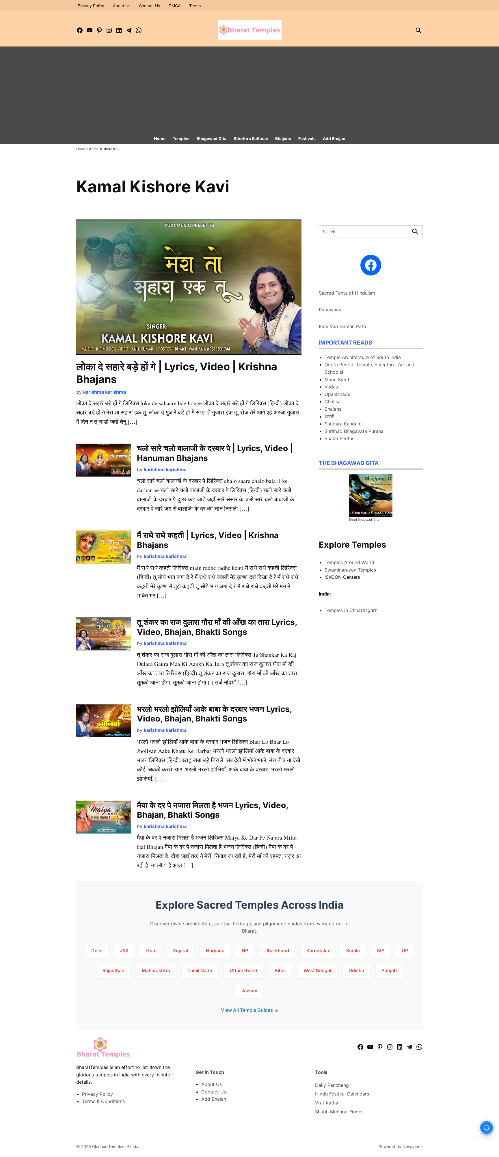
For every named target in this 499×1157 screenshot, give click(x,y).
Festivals (307, 138)
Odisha (356, 970)
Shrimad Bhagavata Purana (354, 431)
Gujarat (180, 950)
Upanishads (337, 394)
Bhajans (283, 138)
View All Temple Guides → (249, 1010)
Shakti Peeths (339, 438)
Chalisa (332, 401)
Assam (249, 991)
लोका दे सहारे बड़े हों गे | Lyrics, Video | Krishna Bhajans (176, 372)
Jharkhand (277, 950)
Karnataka (317, 950)
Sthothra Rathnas (251, 138)
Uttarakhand (243, 970)
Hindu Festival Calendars (342, 1094)
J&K (124, 950)
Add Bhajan (334, 138)
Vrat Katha (326, 1103)
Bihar (280, 970)
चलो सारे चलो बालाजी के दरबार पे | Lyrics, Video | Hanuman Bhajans (215, 453)
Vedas (331, 387)
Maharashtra (156, 970)
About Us (121, 5)
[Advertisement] (249, 89)
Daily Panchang (332, 1085)
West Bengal (317, 970)
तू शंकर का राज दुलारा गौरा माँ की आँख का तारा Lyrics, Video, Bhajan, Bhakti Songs (217, 627)
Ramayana (330, 309)
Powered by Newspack (401, 1146)
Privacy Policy (91, 5)
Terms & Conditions (103, 1101)
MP (380, 950)
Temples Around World (349, 562)
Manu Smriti (338, 379)
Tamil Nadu (199, 970)
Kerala (353, 950)
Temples (181, 138)
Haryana (215, 950)
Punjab (389, 970)
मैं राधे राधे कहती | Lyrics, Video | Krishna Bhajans (208, 540)
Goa (150, 950)
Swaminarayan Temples (350, 570)
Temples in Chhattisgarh (351, 610)
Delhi (97, 950)
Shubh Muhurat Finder (339, 1112)
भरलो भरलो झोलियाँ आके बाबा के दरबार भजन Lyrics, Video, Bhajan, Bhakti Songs (214, 714)
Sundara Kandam (343, 424)
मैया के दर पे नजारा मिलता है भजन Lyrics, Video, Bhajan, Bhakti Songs (212, 810)
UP (405, 950)
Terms (195, 5)
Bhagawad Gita (211, 138)
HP (245, 950)
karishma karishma (104, 392)
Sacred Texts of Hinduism (347, 293)
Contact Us (149, 5)
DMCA (174, 5)
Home (159, 138)
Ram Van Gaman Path (342, 326)
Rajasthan (113, 970)
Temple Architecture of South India (363, 357)
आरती (329, 416)
